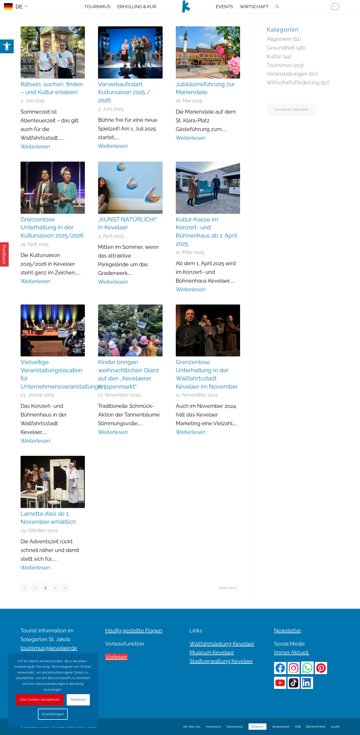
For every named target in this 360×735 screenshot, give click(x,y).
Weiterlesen (35, 146)
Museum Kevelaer (211, 652)
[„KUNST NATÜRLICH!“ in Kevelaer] (130, 188)
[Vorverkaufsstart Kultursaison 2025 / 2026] (130, 52)
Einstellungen (53, 714)
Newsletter (287, 630)
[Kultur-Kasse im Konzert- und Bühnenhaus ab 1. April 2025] (208, 188)
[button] (7, 46)
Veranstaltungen (287, 74)
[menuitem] (97, 6)
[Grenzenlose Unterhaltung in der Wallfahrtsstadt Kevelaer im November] (208, 330)
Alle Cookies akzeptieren (39, 700)
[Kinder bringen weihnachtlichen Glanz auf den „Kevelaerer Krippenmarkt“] (130, 330)
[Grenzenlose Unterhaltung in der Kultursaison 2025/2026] (53, 188)
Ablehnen (78, 700)
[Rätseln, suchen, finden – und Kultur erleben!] (53, 52)
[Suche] (275, 6)
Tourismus (279, 65)
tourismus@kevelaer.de (49, 648)
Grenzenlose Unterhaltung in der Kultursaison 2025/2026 (52, 227)
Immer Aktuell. (291, 652)
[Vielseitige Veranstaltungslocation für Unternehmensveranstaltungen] (53, 330)
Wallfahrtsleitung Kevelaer (221, 644)
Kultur (274, 56)
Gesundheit (281, 48)
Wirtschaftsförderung (293, 82)
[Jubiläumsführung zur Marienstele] (208, 52)
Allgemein (279, 39)
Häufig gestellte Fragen (133, 630)
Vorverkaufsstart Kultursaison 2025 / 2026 (124, 92)
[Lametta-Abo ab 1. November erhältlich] (53, 482)
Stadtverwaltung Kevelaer (221, 661)
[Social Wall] (335, 6)
